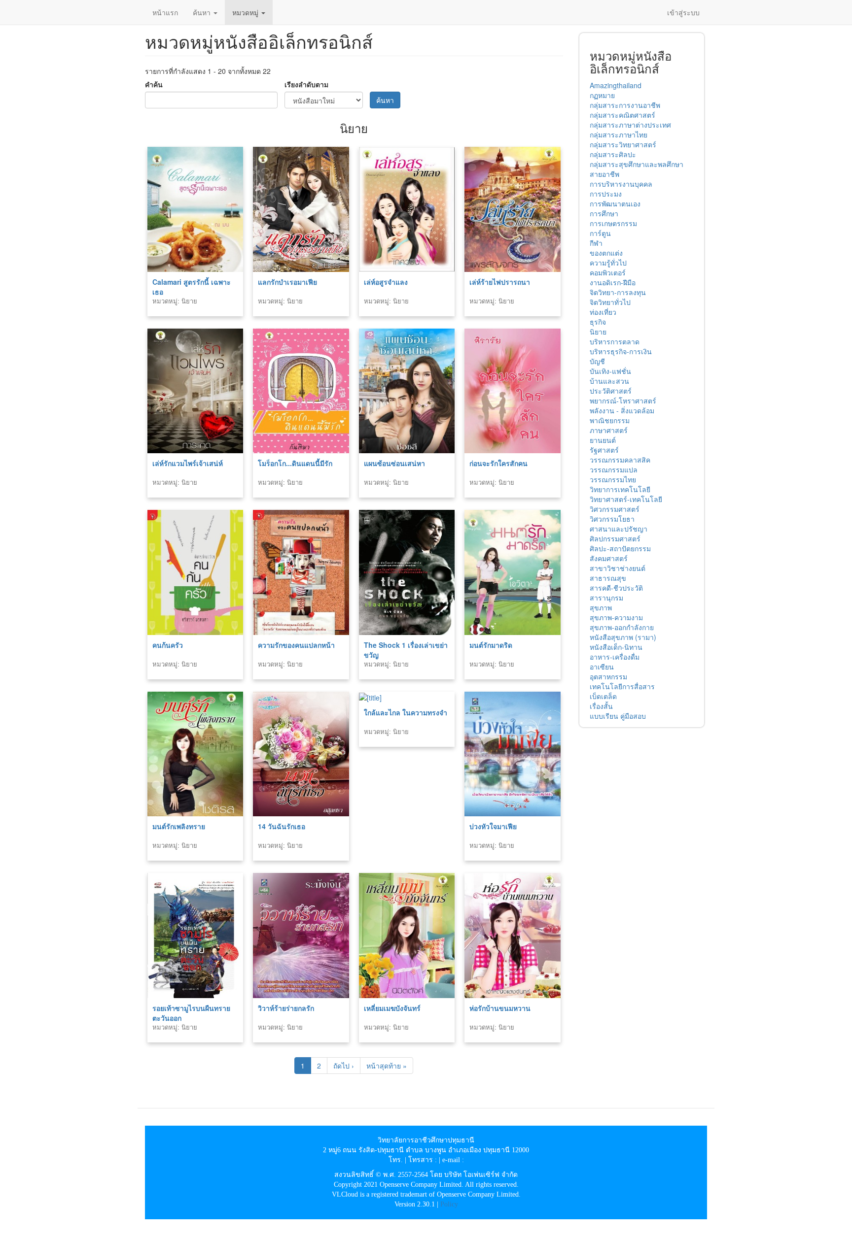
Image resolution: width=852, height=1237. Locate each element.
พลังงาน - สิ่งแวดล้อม (622, 410)
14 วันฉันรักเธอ (281, 826)
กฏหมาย (602, 95)
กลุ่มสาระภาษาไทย (618, 134)
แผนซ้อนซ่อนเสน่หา (394, 463)
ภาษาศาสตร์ (609, 430)
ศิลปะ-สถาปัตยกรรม (620, 548)
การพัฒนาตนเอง (615, 203)
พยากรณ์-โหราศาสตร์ (623, 400)
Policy (449, 1204)
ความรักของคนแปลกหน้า (296, 645)
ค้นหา (203, 12)
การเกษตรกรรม (613, 223)
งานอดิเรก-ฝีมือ (613, 282)
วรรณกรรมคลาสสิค (620, 460)
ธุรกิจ (598, 322)
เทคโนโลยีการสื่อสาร (622, 686)
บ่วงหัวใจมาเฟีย (493, 826)
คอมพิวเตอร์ (608, 272)
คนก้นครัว (167, 645)
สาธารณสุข (608, 578)
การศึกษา (604, 213)
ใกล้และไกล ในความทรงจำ (405, 712)
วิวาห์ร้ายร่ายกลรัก (286, 1008)
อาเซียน (602, 666)
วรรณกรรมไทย (613, 479)
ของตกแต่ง (606, 253)
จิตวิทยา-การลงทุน (618, 292)
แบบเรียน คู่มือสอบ (618, 716)
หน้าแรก (165, 12)
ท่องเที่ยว (603, 312)
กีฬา (596, 243)
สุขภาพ (601, 607)
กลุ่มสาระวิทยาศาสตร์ (623, 144)
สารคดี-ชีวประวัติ (616, 588)
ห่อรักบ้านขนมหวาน (500, 1008)
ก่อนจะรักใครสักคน (498, 463)
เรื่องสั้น (601, 706)
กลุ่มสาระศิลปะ (613, 154)
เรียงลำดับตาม (306, 84)
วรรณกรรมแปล (614, 469)
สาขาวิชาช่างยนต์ (617, 568)
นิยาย (598, 331)
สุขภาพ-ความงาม (616, 617)
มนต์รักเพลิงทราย (178, 826)
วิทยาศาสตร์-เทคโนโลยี (626, 499)
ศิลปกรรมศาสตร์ (615, 538)
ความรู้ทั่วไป (608, 262)
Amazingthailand (615, 85)
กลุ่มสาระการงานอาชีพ (625, 105)
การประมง (606, 194)
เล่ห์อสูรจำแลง (386, 282)
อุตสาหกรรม (608, 676)
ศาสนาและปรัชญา (618, 529)
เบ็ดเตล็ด (603, 696)
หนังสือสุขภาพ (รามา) (623, 637)
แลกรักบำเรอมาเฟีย (287, 282)
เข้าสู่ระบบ (683, 12)
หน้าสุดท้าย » (386, 1065)
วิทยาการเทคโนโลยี (620, 489)
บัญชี (597, 361)
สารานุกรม (606, 597)
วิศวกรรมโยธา (612, 519)
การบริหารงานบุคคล (621, 184)
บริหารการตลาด (614, 341)
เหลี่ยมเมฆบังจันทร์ (392, 1008)
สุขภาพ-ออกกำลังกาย (622, 627)
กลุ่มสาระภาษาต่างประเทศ (630, 125)
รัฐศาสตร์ (604, 450)
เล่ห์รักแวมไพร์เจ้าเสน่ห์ (187, 463)
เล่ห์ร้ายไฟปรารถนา (499, 282)
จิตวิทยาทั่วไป (610, 302)
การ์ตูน (600, 233)
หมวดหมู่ (246, 12)
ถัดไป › (343, 1065)
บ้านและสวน (609, 381)
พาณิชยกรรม (610, 420)
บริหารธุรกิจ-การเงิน (621, 351)
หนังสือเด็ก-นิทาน (616, 647)
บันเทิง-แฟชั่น (610, 371)
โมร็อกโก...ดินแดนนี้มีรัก (295, 463)
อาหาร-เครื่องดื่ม (614, 657)
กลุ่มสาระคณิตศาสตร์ (622, 115)
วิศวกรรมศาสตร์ (614, 509)
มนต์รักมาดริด (490, 645)
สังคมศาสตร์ (609, 558)
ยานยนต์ (603, 440)
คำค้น (154, 84)
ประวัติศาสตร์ (611, 391)
